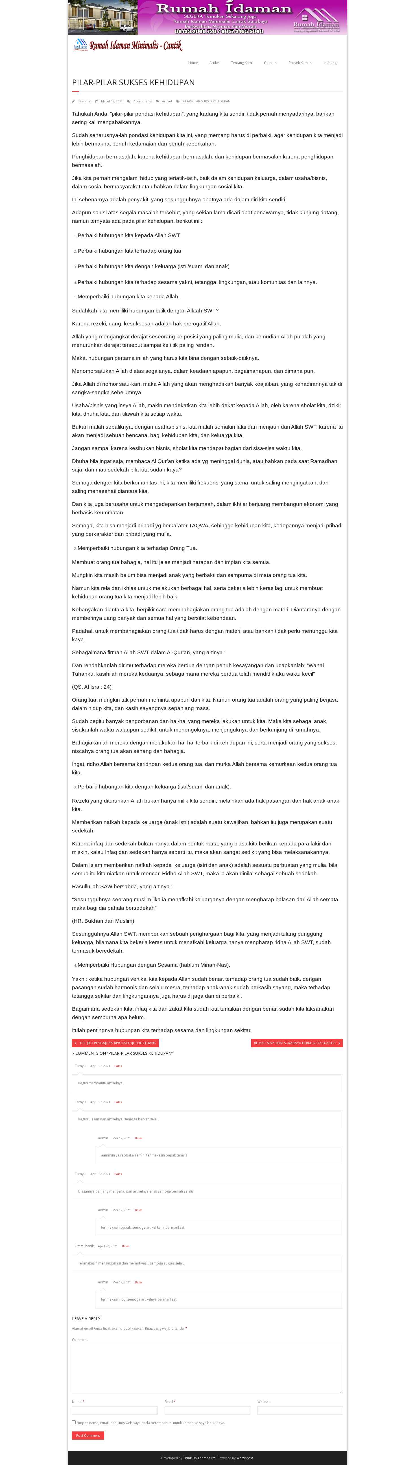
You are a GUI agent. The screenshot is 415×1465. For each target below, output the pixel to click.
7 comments (142, 101)
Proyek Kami (299, 62)
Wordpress (245, 1458)
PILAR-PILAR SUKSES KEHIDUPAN (206, 101)
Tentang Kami (242, 62)
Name (78, 1401)
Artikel (214, 62)
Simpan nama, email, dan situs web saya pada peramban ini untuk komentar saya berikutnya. (151, 1422)
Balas (118, 1066)
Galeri (269, 62)
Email (170, 1401)
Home (193, 62)
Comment (80, 1339)
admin (86, 101)
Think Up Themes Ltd (199, 1458)
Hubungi (330, 62)
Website (263, 1401)
